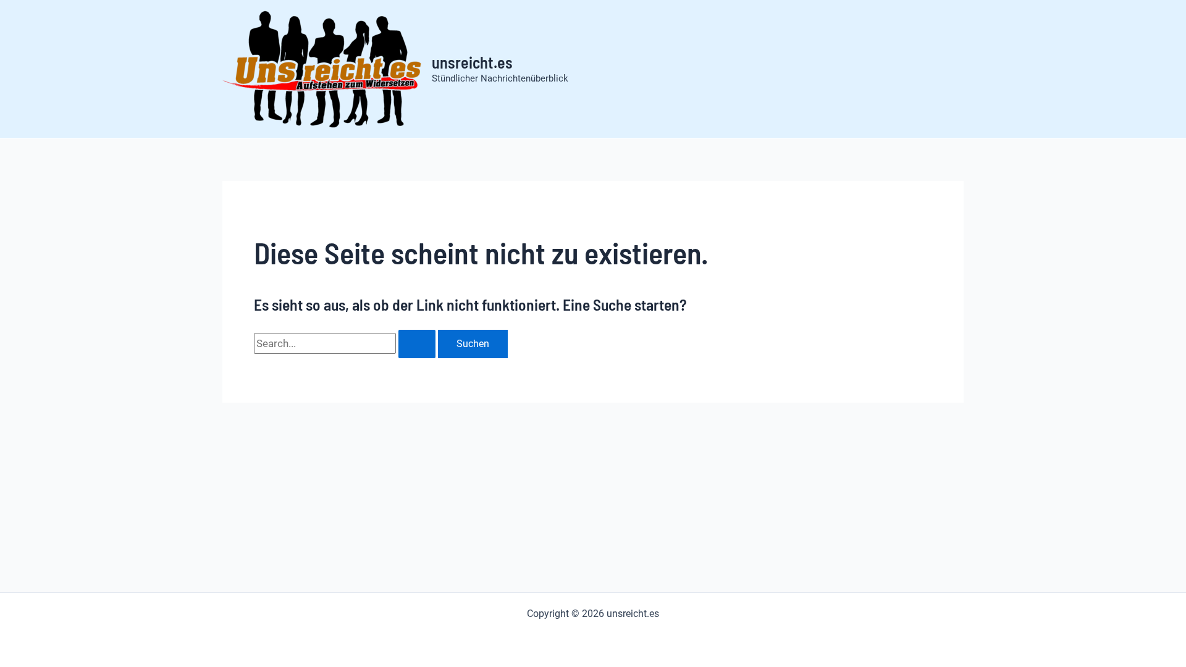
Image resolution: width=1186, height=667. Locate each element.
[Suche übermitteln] (416, 344)
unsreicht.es (472, 62)
